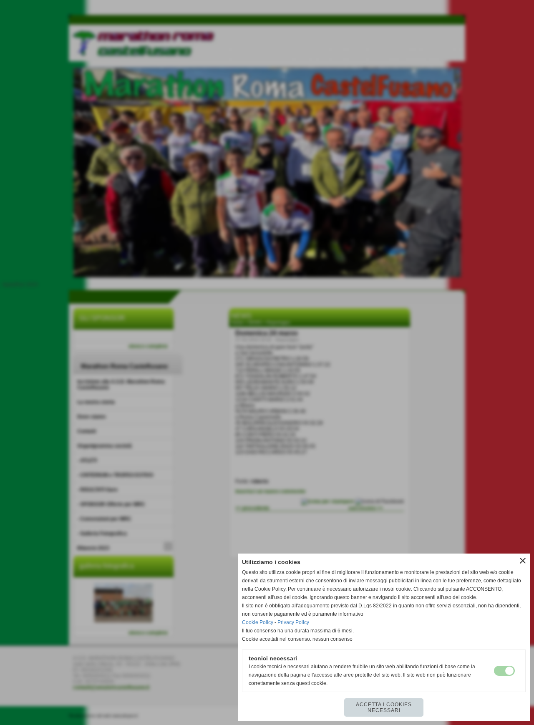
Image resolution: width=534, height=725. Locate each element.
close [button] (523, 561)
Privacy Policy (293, 622)
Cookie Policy (257, 622)
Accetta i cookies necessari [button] (384, 707)
